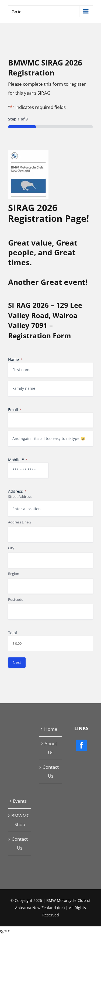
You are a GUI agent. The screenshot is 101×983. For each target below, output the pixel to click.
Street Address (20, 496)
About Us (50, 748)
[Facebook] (81, 745)
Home (50, 729)
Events (20, 801)
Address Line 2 (19, 522)
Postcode (15, 599)
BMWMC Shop (19, 819)
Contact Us (51, 771)
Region (13, 573)
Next (17, 662)
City (11, 548)
